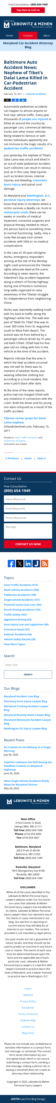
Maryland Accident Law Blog (21, 696)
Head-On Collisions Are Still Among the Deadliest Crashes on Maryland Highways (28, 765)
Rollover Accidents (18, 634)
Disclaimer (28, 1007)
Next (41, 458)
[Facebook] (11, 563)
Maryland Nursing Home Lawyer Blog (27, 715)
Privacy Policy (28, 1001)
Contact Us (28, 1026)
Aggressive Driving (18, 619)
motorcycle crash (16, 212)
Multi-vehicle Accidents (21, 590)
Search (28, 674)
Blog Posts (28, 1033)
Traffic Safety (15, 614)
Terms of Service (28, 1014)
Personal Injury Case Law (22, 604)
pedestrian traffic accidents (23, 148)
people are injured (35, 119)
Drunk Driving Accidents (22, 609)
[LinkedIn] (28, 563)
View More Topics (14, 644)
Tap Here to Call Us (28, 10)
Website (28, 995)
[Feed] (44, 563)
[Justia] (36, 563)
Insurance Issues (17, 629)
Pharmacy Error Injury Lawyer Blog (25, 701)
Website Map (28, 1020)
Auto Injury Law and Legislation (26, 624)
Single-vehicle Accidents (22, 599)
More (47, 35)
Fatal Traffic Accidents (26, 437)
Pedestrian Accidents (15, 440)
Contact (28, 35)
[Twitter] (19, 563)
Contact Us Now (28, 544)
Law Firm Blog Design (28, 1099)
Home (9, 35)
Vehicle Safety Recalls (19, 639)
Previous (12, 458)
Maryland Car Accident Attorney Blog (28, 24)
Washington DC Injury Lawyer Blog (25, 728)
